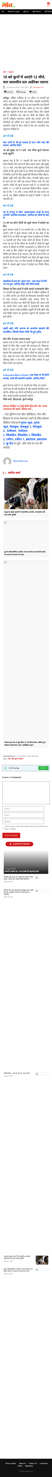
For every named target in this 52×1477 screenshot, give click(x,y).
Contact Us (33, 1463)
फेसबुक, (14, 427)
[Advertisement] (26, 45)
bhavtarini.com (38, 87)
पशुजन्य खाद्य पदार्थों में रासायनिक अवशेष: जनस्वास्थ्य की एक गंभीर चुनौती (17, 1257)
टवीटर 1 (19, 439)
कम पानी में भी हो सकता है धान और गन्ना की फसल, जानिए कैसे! (26, 144)
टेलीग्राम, (12, 431)
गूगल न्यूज (26, 423)
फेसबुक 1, (26, 427)
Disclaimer (29, 1466)
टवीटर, (10, 439)
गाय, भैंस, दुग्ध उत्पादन (15, 759)
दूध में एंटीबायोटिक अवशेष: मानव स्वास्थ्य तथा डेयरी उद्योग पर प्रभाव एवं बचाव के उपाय (18, 1270)
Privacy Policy (11, 1463)
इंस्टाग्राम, (31, 439)
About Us (22, 1463)
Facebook (9, 92)
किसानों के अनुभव (13, 12)
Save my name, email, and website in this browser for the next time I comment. (26, 827)
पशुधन (11, 72)
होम (3, 12)
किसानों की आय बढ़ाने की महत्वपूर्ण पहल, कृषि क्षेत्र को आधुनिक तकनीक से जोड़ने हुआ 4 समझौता (18, 892)
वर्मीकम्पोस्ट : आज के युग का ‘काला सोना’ (17, 1073)
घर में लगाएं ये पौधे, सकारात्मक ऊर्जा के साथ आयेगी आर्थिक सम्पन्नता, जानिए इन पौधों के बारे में (26, 215)
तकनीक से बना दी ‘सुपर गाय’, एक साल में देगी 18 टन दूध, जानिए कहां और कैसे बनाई (25, 283)
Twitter (33, 92)
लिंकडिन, (12, 435)
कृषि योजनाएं (36, 12)
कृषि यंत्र (26, 12)
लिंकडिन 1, (24, 435)
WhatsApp (22, 92)
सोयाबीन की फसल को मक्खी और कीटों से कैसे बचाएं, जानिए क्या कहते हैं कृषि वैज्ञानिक (18, 878)
